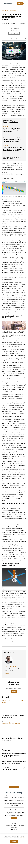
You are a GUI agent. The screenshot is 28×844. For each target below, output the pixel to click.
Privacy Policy (23, 834)
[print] (25, 38)
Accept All (14, 841)
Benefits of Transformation (9, 10)
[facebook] (9, 38)
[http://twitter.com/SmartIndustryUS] (14, 829)
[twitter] (14, 38)
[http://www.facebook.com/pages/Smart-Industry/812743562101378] (11, 829)
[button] (3, 3)
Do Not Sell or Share (15, 834)
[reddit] (16, 38)
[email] (18, 38)
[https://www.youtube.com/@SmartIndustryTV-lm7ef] (16, 829)
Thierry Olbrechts (14, 28)
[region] (14, 839)
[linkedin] (11, 38)
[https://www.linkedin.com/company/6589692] (13, 829)
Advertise (8, 834)
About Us (3, 834)
